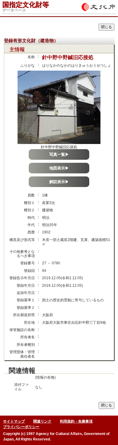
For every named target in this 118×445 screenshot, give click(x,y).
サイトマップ (14, 421)
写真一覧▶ (59, 154)
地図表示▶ (59, 168)
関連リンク (42, 421)
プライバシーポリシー (21, 427)
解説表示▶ (59, 181)
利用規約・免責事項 (76, 421)
